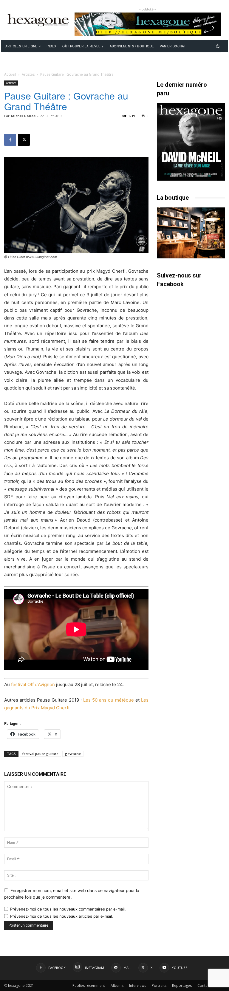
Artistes (28, 74)
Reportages (182, 985)
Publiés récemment (88, 985)
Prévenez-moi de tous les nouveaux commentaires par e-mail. (68, 909)
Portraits (159, 985)
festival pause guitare (40, 753)
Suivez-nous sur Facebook (179, 280)
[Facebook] (10, 140)
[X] (24, 140)
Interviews (137, 985)
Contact (204, 985)
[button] (218, 46)
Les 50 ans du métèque (108, 700)
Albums (117, 985)
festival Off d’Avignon (33, 684)
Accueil (10, 74)
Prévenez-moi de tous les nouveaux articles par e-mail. (61, 916)
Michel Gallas (23, 116)
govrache (73, 753)
